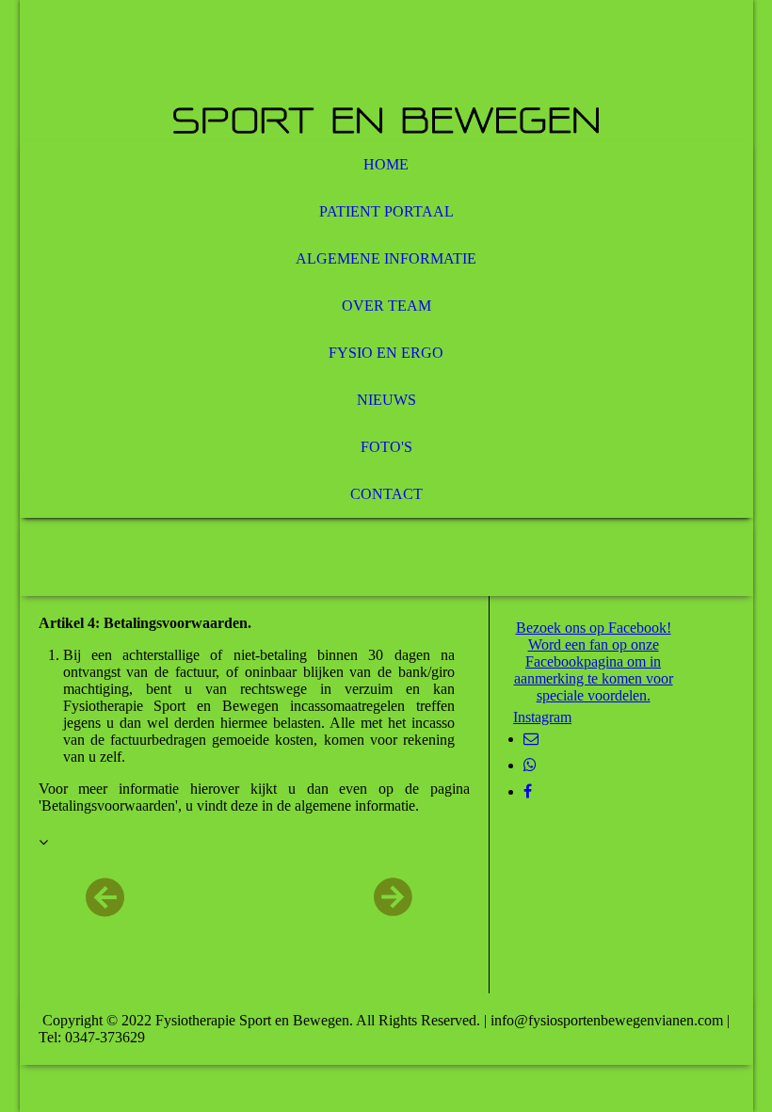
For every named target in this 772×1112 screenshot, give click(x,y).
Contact (386, 494)
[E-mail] (531, 739)
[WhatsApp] (530, 765)
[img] (386, 70)
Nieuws (386, 400)
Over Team (386, 306)
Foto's (386, 447)
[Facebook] (527, 791)
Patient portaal (386, 211)
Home (386, 164)
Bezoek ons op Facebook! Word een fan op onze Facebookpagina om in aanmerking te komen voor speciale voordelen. (593, 661)
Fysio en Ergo (386, 353)
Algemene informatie (386, 258)
